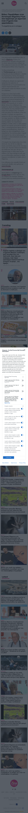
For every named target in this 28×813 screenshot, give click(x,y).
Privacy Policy (22, 462)
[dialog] (14, 406)
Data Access (14, 462)
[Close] (25, 350)
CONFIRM (8, 457)
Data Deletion (5, 462)
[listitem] (14, 377)
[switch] (22, 380)
